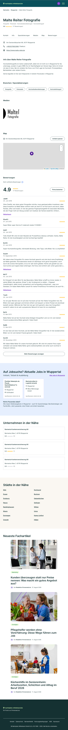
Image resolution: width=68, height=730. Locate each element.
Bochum (37, 494)
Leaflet (47, 168)
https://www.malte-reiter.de (15, 50)
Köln (4, 490)
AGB (50, 721)
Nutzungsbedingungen (41, 721)
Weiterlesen (7, 214)
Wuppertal (14, 10)
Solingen (37, 503)
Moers (5, 511)
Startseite (6, 10)
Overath (6, 520)
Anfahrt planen (57, 139)
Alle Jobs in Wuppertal (57, 375)
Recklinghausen (8, 507)
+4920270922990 (12, 46)
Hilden (36, 520)
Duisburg (6, 498)
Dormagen (6, 515)
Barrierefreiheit (29, 721)
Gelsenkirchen (39, 498)
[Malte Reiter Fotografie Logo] (18, 113)
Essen (5, 494)
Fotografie (8, 89)
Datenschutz (19, 721)
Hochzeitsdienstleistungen (37, 89)
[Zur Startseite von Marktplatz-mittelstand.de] (13, 3)
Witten (36, 507)
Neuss (5, 503)
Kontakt (12, 721)
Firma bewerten (57, 189)
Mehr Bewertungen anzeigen (34, 354)
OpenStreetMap (54, 168)
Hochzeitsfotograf (55, 89)
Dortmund (37, 490)
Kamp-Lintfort (39, 515)
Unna (36, 511)
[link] (13, 388)
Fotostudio (20, 89)
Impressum (56, 721)
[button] (58, 3)
